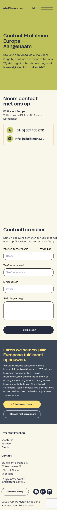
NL (33, 8)
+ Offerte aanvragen (22, 404)
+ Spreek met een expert (22, 414)
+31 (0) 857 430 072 (29, 130)
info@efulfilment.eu (30, 139)
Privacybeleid (27, 505)
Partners (6, 443)
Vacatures (7, 440)
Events (5, 447)
